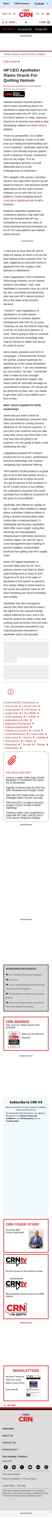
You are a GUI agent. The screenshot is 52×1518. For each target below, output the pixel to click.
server (7, 147)
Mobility (41, 737)
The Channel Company (14, 1456)
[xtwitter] (21, 1467)
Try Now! (39, 3)
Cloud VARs (37, 734)
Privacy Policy (29, 1478)
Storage (41, 744)
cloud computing (14, 716)
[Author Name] (10, 655)
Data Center (10, 61)
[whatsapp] (46, 1467)
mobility (32, 716)
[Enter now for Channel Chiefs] (15, 1047)
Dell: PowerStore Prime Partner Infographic (25, 975)
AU (14, 14)
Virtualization (12, 748)
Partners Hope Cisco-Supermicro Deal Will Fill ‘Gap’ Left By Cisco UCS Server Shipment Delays (25, 815)
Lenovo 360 (13, 980)
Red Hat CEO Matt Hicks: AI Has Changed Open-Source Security (25, 796)
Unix (39, 192)
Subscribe (11, 1389)
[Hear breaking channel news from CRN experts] (16, 1309)
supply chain (12, 713)
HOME (7, 54)
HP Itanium (32, 709)
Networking (11, 744)
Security (27, 744)
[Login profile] (48, 22)
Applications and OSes (17, 720)
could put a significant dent (18, 200)
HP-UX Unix (30, 706)
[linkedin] (13, 1467)
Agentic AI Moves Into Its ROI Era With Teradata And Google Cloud (25, 789)
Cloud (37, 730)
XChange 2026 (41, 29)
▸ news (14, 54)
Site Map (21, 1485)
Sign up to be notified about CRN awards (23, 1026)
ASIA (4, 14)
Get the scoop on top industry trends (24, 1271)
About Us (7, 1436)
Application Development (18, 723)
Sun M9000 (30, 713)
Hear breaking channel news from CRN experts (25, 1295)
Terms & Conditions (11, 1478)
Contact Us (8, 1442)
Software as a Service (16, 730)
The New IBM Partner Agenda (14, 1231)
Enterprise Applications (17, 727)
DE (37, 14)
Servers (28, 737)
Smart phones (12, 741)
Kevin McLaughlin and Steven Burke (23, 86)
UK (42, 14)
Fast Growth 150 (25, 29)
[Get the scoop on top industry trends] (16, 1284)
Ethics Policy (10, 1449)
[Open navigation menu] (5, 22)
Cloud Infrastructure (15, 734)
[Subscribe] (33, 1396)
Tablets (29, 741)
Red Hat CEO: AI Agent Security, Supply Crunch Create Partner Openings (25, 805)
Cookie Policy (8, 1485)
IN (10, 14)
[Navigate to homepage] (26, 17)
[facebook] (5, 1467)
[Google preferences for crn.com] (14, 94)
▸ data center (26, 54)
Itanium (42, 125)
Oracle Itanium (13, 709)
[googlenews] (38, 1467)
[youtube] (30, 1467)
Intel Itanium (29, 702)
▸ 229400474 (41, 54)
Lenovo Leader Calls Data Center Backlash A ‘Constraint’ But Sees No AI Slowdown (25, 780)
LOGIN (42, 22)
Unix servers (12, 706)
